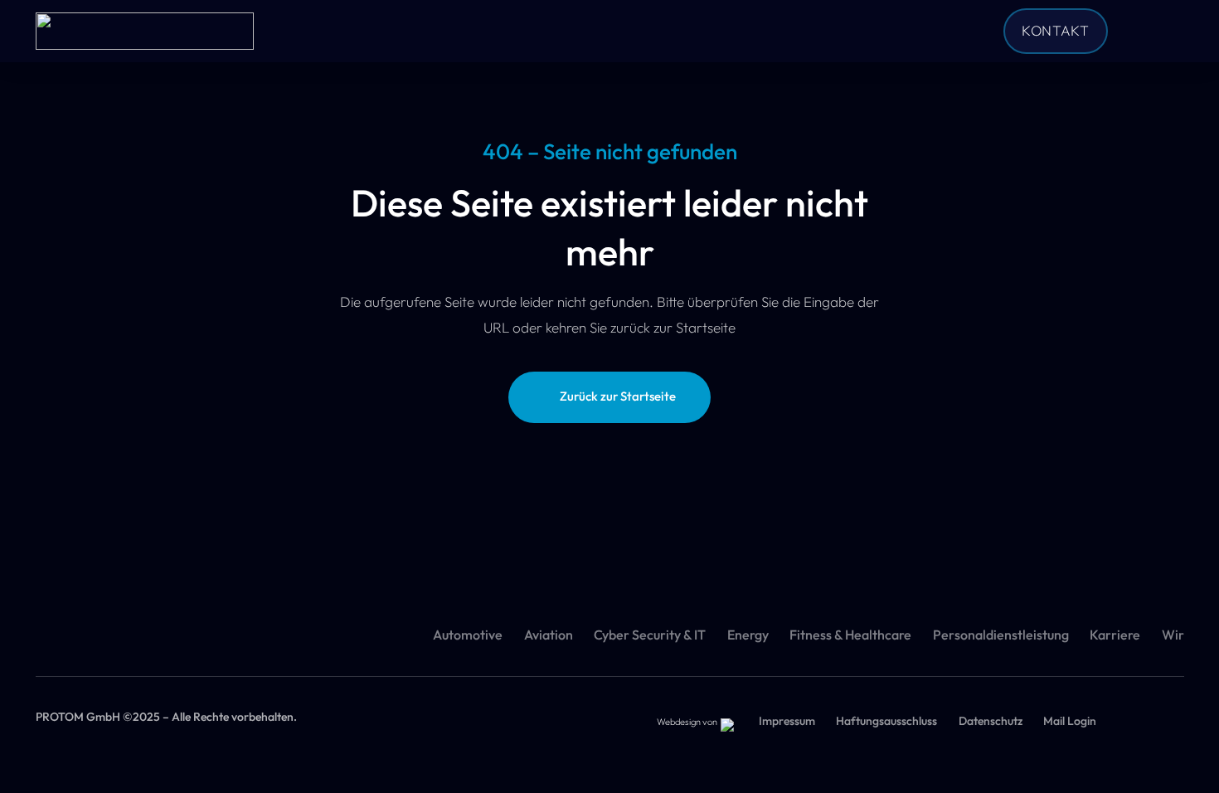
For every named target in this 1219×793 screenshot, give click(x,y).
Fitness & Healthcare (850, 634)
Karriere (1115, 634)
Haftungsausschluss (886, 720)
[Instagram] (1170, 31)
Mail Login (1069, 720)
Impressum (787, 720)
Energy (748, 634)
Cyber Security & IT (650, 634)
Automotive (468, 634)
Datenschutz (990, 720)
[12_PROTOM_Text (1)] (145, 31)
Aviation (548, 634)
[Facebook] (1142, 31)
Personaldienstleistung (1001, 634)
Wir (1173, 634)
